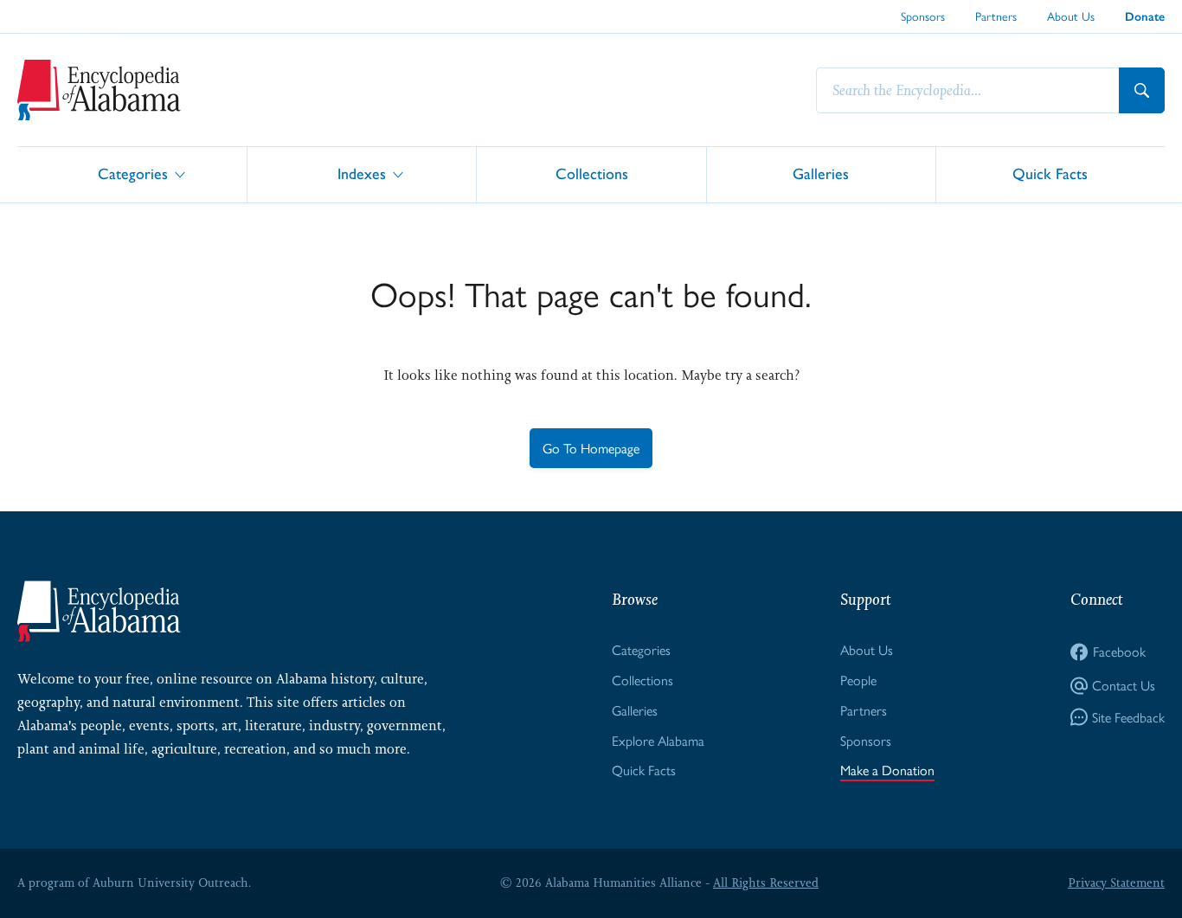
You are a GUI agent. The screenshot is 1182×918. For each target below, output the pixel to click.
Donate (1145, 17)
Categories (133, 173)
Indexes (361, 173)
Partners (996, 15)
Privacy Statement (1116, 882)
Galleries (821, 173)
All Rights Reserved (766, 882)
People (858, 680)
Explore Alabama (658, 740)
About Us (1071, 15)
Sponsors (923, 15)
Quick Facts (1050, 173)
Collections (592, 173)
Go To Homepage (591, 448)
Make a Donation (887, 770)
